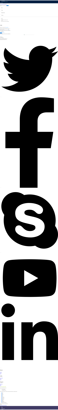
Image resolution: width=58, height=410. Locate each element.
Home (1, 18)
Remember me (2, 31)
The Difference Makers (3, 386)
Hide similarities (3, 389)
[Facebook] (29, 187)
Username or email (2, 28)
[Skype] (29, 252)
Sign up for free (6, 27)
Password (1, 29)
